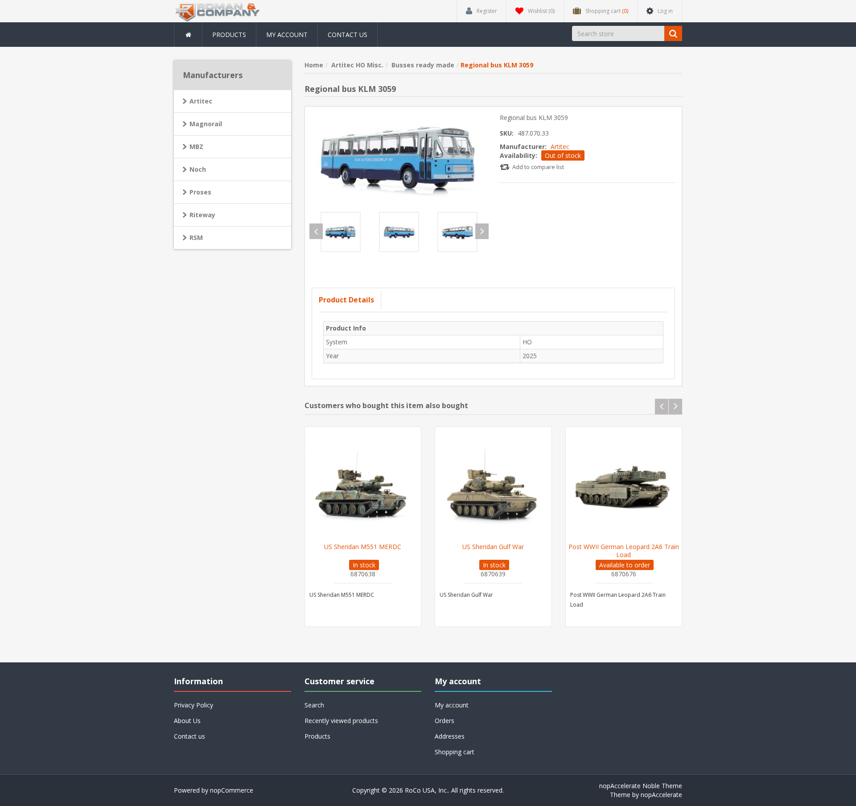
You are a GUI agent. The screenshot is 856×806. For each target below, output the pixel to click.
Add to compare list (538, 167)
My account (287, 34)
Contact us (347, 34)
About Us (187, 720)
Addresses (450, 736)
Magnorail (205, 124)
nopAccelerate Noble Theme (640, 785)
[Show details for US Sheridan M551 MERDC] (363, 485)
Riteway (202, 215)
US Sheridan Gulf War (493, 547)
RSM (196, 237)
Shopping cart (454, 752)
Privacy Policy (193, 705)
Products (229, 34)
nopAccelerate (661, 794)
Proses (200, 192)
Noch (197, 169)
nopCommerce (231, 790)
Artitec (560, 146)
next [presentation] (482, 231)
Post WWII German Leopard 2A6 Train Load (623, 551)
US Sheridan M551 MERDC (362, 547)
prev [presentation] (316, 231)
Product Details (346, 300)
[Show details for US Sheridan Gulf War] (493, 485)
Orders (444, 720)
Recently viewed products (341, 720)
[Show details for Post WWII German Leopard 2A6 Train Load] (624, 485)
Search (314, 705)
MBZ (196, 146)
